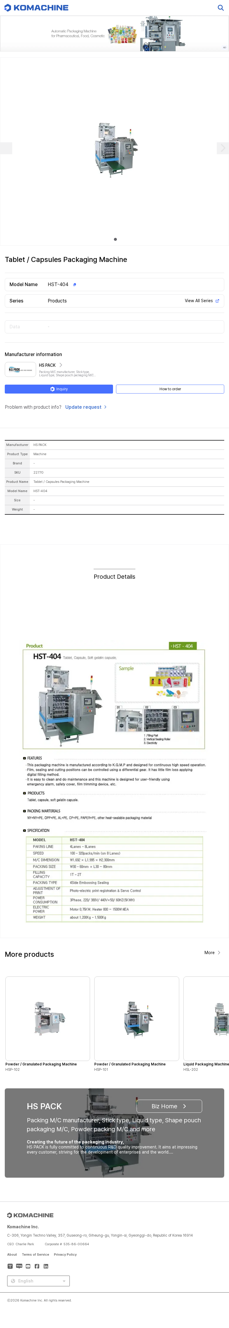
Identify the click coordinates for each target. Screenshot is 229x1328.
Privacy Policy (65, 1255)
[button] (213, 1277)
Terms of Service (35, 1255)
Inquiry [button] (62, 389)
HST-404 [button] (58, 284)
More (210, 952)
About (12, 1255)
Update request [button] (83, 407)
